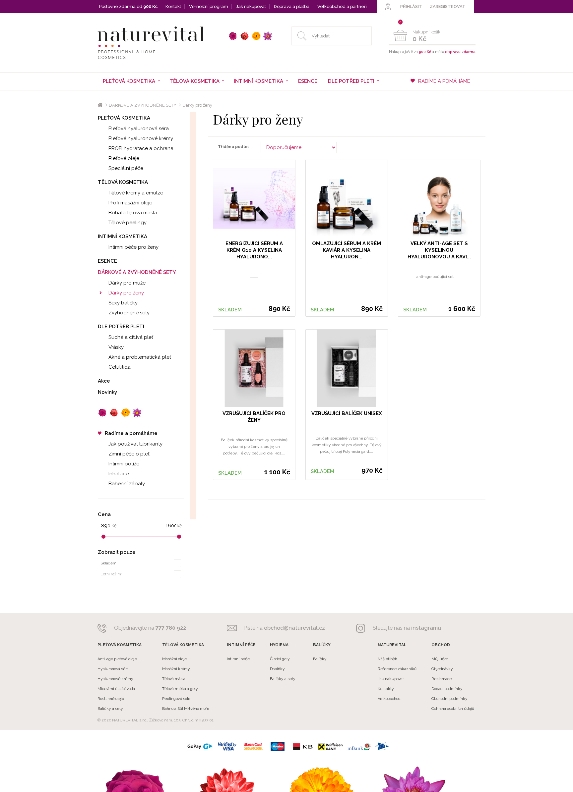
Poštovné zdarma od (128, 6)
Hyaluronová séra (113, 668)
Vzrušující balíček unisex (346, 413)
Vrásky (116, 347)
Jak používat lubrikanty (135, 444)
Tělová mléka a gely (180, 688)
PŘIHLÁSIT (411, 6)
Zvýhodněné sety (129, 313)
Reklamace (441, 678)
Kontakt (173, 6)
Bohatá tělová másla (132, 213)
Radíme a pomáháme (131, 433)
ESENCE (307, 81)
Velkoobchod (389, 698)
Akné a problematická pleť (139, 357)
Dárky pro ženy (197, 105)
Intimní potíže (123, 464)
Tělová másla (173, 678)
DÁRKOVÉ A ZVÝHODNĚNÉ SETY (142, 105)
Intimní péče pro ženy (133, 247)
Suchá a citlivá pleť (130, 337)
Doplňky (277, 668)
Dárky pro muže (127, 283)
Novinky (107, 392)
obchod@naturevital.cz (294, 628)
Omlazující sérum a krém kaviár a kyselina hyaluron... (346, 250)
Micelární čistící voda (116, 688)
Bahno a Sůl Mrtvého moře (185, 708)
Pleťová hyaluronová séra (138, 129)
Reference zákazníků (397, 668)
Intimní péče (238, 659)
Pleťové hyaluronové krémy (140, 138)
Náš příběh (387, 659)
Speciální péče (125, 168)
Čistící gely (280, 659)
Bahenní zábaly (126, 484)
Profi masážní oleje (130, 203)
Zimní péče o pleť (129, 454)
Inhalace (118, 474)
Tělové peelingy (127, 223)
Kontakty (386, 688)
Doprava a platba (291, 6)
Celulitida (119, 367)
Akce (104, 381)
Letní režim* (111, 574)
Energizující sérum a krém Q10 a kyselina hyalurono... (254, 250)
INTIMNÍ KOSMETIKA (122, 236)
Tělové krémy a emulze (135, 193)
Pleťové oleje (123, 158)
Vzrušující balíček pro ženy (254, 416)
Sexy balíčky (123, 303)
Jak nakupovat (251, 6)
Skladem (108, 563)
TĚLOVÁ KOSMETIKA (123, 182)
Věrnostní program (208, 6)
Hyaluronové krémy (115, 678)
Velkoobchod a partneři (342, 6)
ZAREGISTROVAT (448, 6)
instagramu (426, 628)
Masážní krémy (176, 668)
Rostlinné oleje (110, 698)
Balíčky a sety (110, 708)
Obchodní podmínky (449, 698)
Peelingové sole (176, 698)
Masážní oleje (174, 659)
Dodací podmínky (447, 688)
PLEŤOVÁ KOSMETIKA (124, 118)
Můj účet (439, 659)
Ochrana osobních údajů (452, 708)
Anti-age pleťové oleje (117, 659)
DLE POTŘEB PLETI (121, 327)
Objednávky (442, 668)
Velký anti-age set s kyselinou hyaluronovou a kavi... (439, 250)
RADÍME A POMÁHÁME (444, 81)
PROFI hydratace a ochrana (140, 148)
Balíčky (320, 659)
